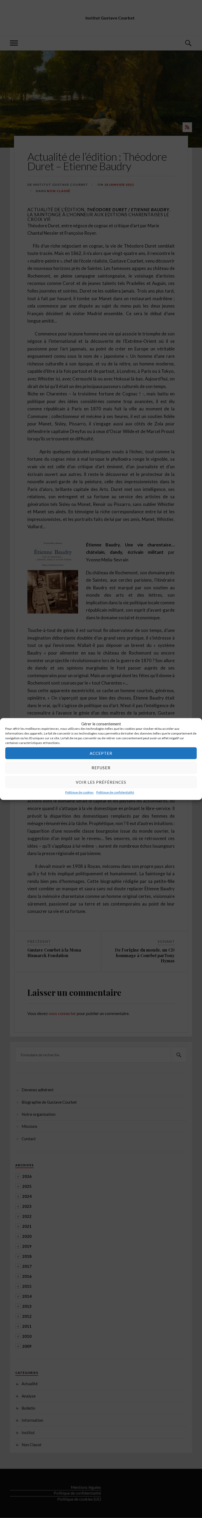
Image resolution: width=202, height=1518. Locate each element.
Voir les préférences (101, 782)
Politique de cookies (79, 792)
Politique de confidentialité (115, 792)
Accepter (101, 753)
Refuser (101, 767)
